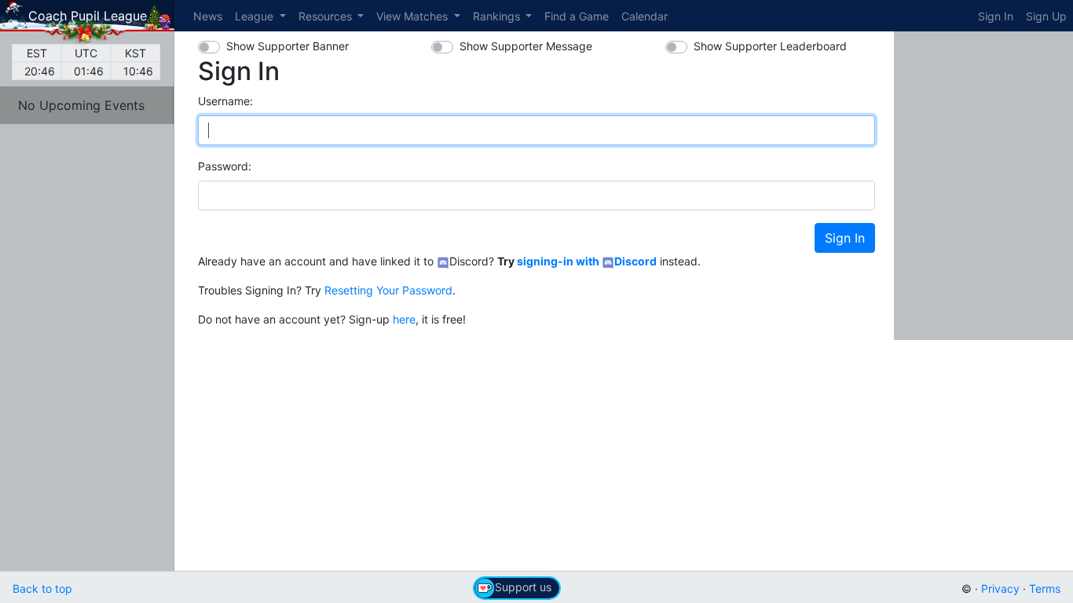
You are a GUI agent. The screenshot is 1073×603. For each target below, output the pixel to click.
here (404, 319)
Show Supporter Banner (287, 46)
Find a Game (576, 16)
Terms (1044, 588)
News (207, 16)
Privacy (1000, 588)
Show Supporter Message (526, 46)
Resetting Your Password (388, 290)
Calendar (644, 16)
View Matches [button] (413, 16)
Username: (225, 101)
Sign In (995, 16)
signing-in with (587, 261)
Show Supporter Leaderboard (770, 46)
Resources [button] (326, 16)
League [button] (255, 16)
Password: (224, 166)
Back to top (42, 588)
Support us (523, 587)
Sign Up (1046, 16)
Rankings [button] (498, 16)
